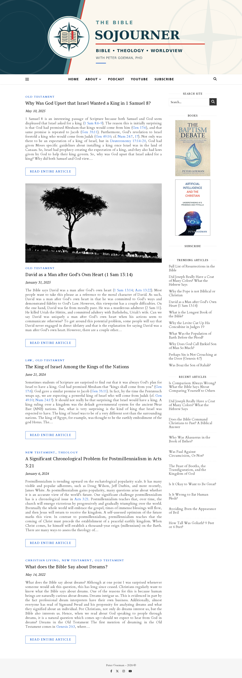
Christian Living (42, 560)
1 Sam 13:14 (123, 290)
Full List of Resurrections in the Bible (192, 268)
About (91, 79)
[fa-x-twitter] (117, 671)
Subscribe (164, 79)
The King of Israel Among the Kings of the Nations (77, 367)
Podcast (116, 79)
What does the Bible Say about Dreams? (66, 567)
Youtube (139, 79)
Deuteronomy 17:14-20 (128, 141)
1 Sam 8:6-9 (93, 123)
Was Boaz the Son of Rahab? (190, 365)
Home (73, 79)
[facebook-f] (111, 671)
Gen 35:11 (89, 132)
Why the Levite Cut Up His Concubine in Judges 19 (189, 325)
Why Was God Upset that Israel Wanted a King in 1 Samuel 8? (88, 103)
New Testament (40, 452)
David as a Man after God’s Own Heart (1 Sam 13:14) (79, 274)
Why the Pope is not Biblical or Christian (192, 293)
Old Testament (40, 97)
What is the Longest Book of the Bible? (190, 314)
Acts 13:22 (143, 290)
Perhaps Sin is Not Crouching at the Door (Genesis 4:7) (193, 356)
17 (136, 136)
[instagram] (124, 671)
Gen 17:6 (139, 127)
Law (29, 360)
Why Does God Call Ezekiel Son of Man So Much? (192, 346)
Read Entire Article (50, 172)
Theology (68, 452)
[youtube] (130, 671)
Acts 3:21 (81, 499)
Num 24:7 (125, 136)
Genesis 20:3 (65, 626)
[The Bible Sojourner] (121, 37)
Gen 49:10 (103, 136)
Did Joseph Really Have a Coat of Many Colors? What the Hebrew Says (191, 281)
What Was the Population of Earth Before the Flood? (190, 335)
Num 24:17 (43, 400)
